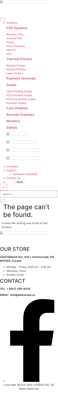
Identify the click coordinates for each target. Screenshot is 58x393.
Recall (20, 182)
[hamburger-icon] (2, 19)
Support (11, 170)
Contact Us (13, 178)
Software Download (25, 174)
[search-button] (2, 200)
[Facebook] (32, 380)
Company (12, 166)
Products (11, 22)
